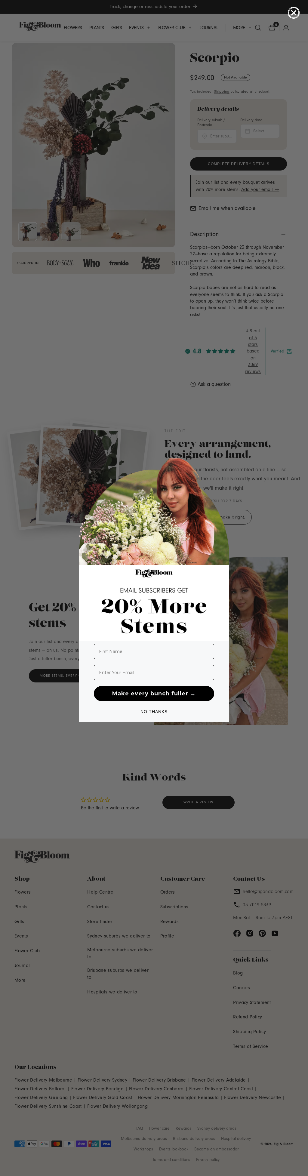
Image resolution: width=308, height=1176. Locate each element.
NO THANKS (154, 711)
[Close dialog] (293, 13)
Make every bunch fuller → (154, 693)
